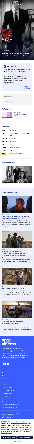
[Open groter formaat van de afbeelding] (17, 174)
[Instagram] (3, 364)
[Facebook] (8, 364)
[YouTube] (5, 364)
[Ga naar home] (17, 3)
